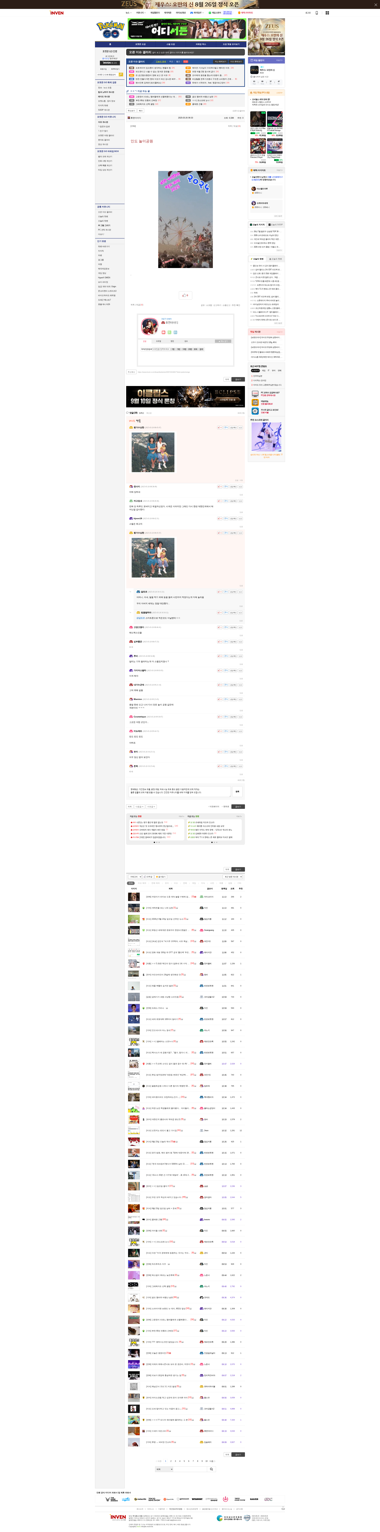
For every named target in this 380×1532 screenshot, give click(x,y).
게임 (194, 883)
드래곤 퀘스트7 (104, 300)
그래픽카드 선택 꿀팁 (158, 1286)
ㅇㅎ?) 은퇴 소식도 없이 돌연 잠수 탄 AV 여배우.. (170, 1064)
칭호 (186, 341)
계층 (221, 883)
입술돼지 (208, 1442)
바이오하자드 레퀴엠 (106, 295)
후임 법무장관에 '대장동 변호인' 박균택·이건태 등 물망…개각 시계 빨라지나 (182, 1075)
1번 (173, 349)
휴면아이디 (135, 118)
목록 (230, 126)
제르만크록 (208, 1041)
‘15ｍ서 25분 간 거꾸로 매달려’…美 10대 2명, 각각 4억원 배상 (176, 1175)
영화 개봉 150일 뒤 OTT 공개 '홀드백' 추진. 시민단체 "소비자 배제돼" (179, 952)
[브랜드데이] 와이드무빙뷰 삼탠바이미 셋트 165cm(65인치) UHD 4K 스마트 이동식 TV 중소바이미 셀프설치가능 (267, 337)
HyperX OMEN (104, 278)
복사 (140, 111)
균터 (206, 1253)
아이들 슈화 (154, 1231)
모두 (195, 349)
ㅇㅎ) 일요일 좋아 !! (157, 1186)
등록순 (141, 413)
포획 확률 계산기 (105, 165)
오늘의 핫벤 (103, 216)
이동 (241, 480)
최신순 (149, 413)
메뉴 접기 (223, 341)
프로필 (158, 341)
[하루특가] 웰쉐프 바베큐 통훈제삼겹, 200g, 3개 (267, 352)
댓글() (237, 126)
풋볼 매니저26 (104, 304)
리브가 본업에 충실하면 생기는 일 (163, 1375)
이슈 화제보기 (236, 61)
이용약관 (161, 1509)
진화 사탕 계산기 (105, 161)
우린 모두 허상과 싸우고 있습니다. (164, 1197)
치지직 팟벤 (103, 105)
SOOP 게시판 (104, 110)
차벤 (100, 255)
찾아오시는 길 (227, 1509)
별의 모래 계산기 (105, 156)
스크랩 (209, 305)
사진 (212, 883)
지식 (203, 883)
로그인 (308, 13)
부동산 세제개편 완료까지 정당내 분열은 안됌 (168, 930)
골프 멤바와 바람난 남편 (159, 1297)
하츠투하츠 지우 (156, 1264)
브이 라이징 (103, 282)
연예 (155, 883)
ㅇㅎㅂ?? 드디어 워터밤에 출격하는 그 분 (167, 1420)
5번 (178, 349)
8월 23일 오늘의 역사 (158, 1142)
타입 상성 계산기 (105, 170)
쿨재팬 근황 (154, 1219)
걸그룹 (101, 260)
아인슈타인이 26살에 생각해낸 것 (163, 975)
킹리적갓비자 (209, 1375)
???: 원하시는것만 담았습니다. (162, 1342)
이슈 (142, 883)
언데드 (207, 1297)
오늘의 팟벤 (103, 221)
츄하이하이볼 (209, 1386)
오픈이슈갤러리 (238, 111)
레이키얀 (208, 952)
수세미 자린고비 (156, 1431)
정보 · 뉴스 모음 (104, 88)
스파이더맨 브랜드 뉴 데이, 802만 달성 (166, 1308)
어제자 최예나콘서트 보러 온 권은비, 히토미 (168, 1364)
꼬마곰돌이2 (209, 997)
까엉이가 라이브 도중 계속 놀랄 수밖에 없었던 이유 (171, 897)
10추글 (149, 877)
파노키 (207, 1030)
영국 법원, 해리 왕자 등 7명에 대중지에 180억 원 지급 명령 (174, 1153)
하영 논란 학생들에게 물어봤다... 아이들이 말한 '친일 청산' (174, 1108)
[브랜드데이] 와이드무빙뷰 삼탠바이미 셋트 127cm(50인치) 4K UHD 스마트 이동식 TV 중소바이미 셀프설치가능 (267, 347)
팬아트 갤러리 (104, 140)
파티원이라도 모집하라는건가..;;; (163, 1097)
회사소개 (140, 1509)
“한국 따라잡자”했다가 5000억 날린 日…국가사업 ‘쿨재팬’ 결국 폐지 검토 (180, 1164)
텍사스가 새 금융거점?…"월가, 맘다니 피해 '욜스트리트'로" (174, 1052)
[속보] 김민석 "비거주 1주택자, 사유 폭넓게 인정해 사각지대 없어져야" (179, 941)
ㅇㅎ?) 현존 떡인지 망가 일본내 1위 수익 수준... (169, 963)
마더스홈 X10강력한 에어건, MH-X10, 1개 (267, 357)
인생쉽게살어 (209, 1353)
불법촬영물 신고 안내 (209, 1509)
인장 (144, 341)
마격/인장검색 (146, 349)
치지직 (101, 251)
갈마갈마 (208, 1197)
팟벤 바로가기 (104, 246)
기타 (239, 883)
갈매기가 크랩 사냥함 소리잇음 (162, 997)
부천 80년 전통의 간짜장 (159, 1331)
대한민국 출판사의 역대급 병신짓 (163, 1119)
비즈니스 (150, 1509)
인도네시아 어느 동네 (158, 1030)
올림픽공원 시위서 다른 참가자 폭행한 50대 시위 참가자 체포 (175, 1086)
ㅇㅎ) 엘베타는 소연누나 (159, 1041)
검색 (121, 74)
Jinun (206, 1130)
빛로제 (207, 1086)
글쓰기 (238, 869)
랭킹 (172, 341)
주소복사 (131, 372)
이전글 (150, 807)
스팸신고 (226, 305)
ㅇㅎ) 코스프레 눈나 (157, 1242)
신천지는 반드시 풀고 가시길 (161, 1130)
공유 (203, 305)
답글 (236, 480)
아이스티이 (208, 897)
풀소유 (207, 1398)
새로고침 (241, 413)
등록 (237, 791)
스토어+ (279, 93)
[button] (154, 842)
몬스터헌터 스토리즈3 (107, 291)
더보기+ (181, 816)
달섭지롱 (208, 919)
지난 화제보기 (220, 61)
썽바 (206, 975)
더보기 (175, 332)
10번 (184, 349)
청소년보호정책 (192, 1509)
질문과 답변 (104, 126)
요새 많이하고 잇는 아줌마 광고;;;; (164, 1409)
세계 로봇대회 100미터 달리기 (162, 1019)
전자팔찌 (208, 963)
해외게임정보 (103, 269)
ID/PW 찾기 (115, 69)
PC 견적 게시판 (104, 230)
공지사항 (239, 1509)
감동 (230, 883)
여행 (100, 264)
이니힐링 (169, 332)
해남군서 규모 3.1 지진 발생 (161, 1386)
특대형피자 (208, 1097)
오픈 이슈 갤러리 (105, 212)
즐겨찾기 (162, 877)
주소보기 (131, 111)
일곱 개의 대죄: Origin (107, 286)
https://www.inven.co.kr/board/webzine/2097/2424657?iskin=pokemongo (164, 372)
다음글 (138, 807)
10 (206, 1461)
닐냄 (206, 1186)
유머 (167, 883)
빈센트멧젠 (208, 986)
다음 (211, 1461)
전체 (131, 883)
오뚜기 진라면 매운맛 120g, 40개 (263, 342)
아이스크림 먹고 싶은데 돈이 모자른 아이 (167, 1398)
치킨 (206, 908)
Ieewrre (207, 1219)
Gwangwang (209, 930)
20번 (190, 349)
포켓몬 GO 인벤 (110, 51)
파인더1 (207, 941)
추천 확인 (236, 305)
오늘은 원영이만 (156, 1353)
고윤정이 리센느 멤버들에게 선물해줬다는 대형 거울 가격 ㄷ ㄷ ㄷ (177, 1320)
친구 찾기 (103, 131)
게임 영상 (102, 273)
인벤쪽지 (163, 332)
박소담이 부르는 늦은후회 (160, 1275)
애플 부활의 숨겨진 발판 (159, 986)
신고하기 (217, 305)
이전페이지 (214, 806)
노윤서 (207, 1275)
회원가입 (103, 69)
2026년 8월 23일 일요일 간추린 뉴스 (164, 919)
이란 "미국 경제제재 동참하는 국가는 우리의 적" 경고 (172, 1253)
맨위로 (226, 806)
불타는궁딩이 (209, 1108)
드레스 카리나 (155, 1008)
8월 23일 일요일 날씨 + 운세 (161, 1208)
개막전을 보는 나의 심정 (159, 908)
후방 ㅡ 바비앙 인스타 (158, 1442)
